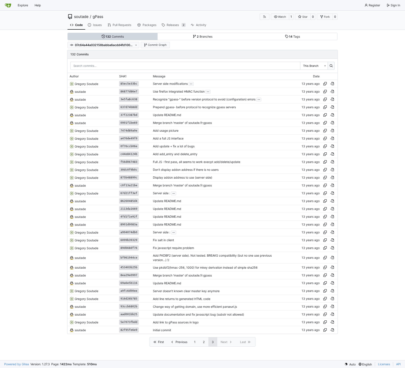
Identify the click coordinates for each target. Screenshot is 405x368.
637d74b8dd (128, 107)
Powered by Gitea (16, 364)
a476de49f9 (128, 138)
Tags (294, 36)
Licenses (384, 364)
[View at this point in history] (332, 84)
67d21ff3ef (128, 193)
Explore (23, 5)
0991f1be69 (128, 122)
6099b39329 (128, 240)
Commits (115, 36)
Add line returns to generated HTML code (181, 299)
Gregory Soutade (86, 84)
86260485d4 (128, 200)
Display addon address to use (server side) (182, 177)
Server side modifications (170, 84)
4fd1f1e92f (128, 216)
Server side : (161, 193)
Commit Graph (157, 45)
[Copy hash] (325, 84)
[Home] (8, 5)
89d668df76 (128, 247)
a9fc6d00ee (128, 290)
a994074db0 (128, 232)
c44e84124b (128, 154)
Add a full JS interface (168, 138)
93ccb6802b (128, 306)
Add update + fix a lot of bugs (173, 146)
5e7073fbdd (128, 322)
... (191, 83)
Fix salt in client (163, 240)
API (398, 364)
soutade (81, 17)
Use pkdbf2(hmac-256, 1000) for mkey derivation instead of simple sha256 (205, 267)
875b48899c (128, 177)
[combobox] (314, 66)
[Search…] (331, 66)
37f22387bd (128, 114)
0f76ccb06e (128, 146)
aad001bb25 (128, 314)
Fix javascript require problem (173, 248)
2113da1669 (128, 208)
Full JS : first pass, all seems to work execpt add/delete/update (196, 162)
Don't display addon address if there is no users (186, 170)
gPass (98, 17)
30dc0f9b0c (128, 169)
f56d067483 (128, 161)
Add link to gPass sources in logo (175, 322)
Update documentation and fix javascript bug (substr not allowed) (198, 314)
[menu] (350, 364)
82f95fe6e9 (128, 329)
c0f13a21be (128, 185)
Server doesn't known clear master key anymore (186, 291)
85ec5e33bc (128, 83)
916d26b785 (128, 298)
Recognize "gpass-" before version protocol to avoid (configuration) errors (204, 99)
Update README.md (167, 115)
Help (38, 5)
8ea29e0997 (128, 275)
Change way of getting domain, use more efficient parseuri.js (195, 306)
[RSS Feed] (264, 17)
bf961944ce (128, 257)
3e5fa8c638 (128, 99)
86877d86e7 (128, 91)
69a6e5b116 (128, 283)
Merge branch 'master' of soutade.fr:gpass (182, 123)
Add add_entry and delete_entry (175, 154)
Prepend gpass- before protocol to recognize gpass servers (194, 107)
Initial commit (162, 330)
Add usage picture (165, 131)
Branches (204, 36)
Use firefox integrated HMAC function (179, 91)
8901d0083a (128, 224)
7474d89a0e (128, 130)
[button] (280, 17)
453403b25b (128, 267)
